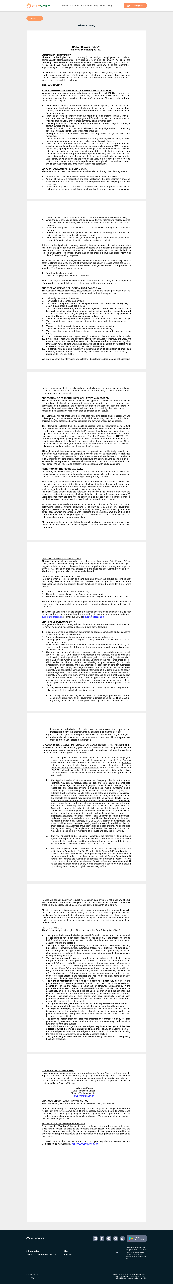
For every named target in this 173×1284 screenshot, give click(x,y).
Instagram (108, 1238)
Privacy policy (32, 1251)
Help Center (99, 5)
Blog (110, 5)
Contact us (86, 5)
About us (74, 5)
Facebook (102, 1238)
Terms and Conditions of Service (41, 1254)
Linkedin (95, 1238)
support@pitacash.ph (34, 1278)
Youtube (115, 1238)
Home (65, 5)
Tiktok (122, 1238)
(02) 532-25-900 (32, 1275)
